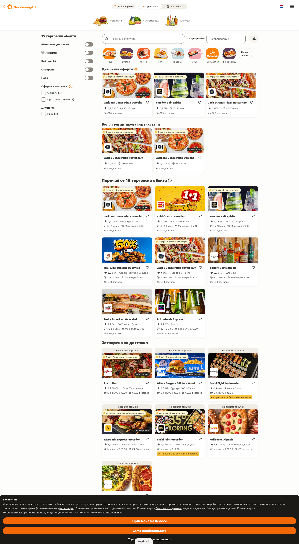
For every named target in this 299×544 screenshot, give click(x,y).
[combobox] (147, 39)
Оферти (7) (54, 93)
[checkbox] (109, 55)
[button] (19, 6)
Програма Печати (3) (60, 99)
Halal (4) (52, 114)
